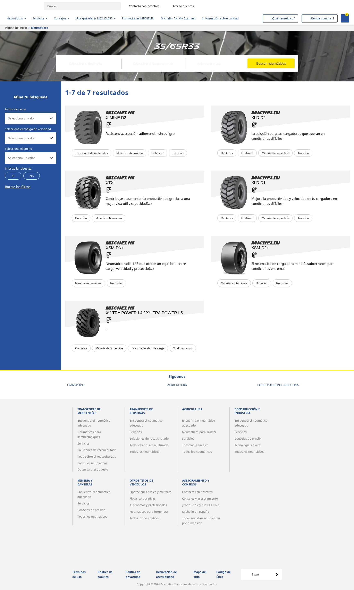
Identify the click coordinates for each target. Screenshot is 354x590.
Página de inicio (16, 28)
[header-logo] (23, 6)
